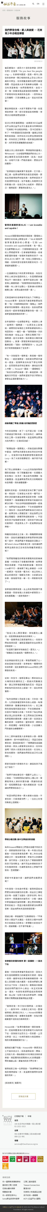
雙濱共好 (27, 1188)
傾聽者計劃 (6, 1192)
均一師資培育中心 (9, 1195)
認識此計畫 (23, 1096)
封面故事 (17, 10)
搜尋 (33, 3)
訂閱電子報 (19, 1116)
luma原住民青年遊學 (10, 1198)
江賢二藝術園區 (30, 1181)
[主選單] (43, 4)
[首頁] (13, 4)
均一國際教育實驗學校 (11, 1181)
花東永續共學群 (8, 1188)
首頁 (3, 10)
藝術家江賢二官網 (9, 1185)
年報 (29, 1116)
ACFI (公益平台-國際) (32, 1198)
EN (38, 3)
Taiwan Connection (32, 1185)
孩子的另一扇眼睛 (31, 1195)
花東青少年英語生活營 (33, 1192)
